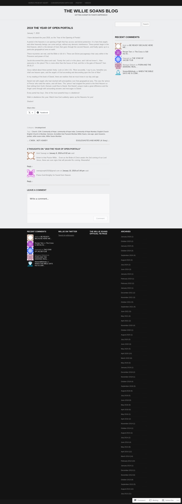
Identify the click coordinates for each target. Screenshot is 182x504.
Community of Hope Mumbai (86, 132)
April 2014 (124, 452)
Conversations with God (62, 3)
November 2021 (127, 297)
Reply (30, 166)
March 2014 (125, 456)
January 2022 (126, 288)
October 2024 (126, 251)
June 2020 (125, 344)
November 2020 (127, 325)
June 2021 (125, 311)
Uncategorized (40, 128)
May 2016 (124, 414)
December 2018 (127, 372)
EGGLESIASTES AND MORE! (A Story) (92, 141)
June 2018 (125, 400)
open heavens (100, 134)
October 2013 (126, 480)
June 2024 (125, 269)
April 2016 (124, 419)
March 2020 (125, 358)
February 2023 (126, 279)
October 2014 (126, 428)
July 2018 (124, 396)
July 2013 (124, 494)
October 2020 (126, 330)
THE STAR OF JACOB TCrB (43, 250)
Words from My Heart (38, 3)
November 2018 (127, 377)
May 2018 (124, 405)
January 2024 (126, 274)
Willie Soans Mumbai (53, 136)
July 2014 (124, 438)
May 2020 (124, 349)
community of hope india (66, 132)
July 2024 (124, 265)
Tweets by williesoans (66, 235)
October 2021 (126, 302)
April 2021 (124, 321)
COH (39, 132)
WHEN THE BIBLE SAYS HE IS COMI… (138, 72)
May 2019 (124, 363)
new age (91, 134)
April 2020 (124, 353)
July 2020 (124, 339)
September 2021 (127, 307)
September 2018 (127, 386)
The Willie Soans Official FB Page (98, 232)
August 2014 (125, 433)
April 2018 (124, 410)
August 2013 (125, 489)
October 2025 (126, 241)
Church (34, 132)
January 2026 (126, 237)
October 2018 (126, 382)
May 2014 (124, 447)
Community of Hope (49, 132)
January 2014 (126, 466)
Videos (88, 3)
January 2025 (126, 246)
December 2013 (127, 470)
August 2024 (125, 260)
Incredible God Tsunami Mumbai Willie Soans (70, 134)
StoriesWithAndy (129, 71)
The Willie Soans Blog (91, 11)
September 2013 (127, 484)
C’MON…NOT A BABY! (38, 141)
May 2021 (124, 316)
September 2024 (127, 255)
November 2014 (127, 424)
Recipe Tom (127, 52)
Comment (100, 218)
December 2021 (127, 293)
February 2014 (126, 461)
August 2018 (125, 391)
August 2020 (125, 335)
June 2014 (125, 442)
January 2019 (126, 367)
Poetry (79, 3)
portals (29, 136)
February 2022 (126, 283)
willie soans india (39, 136)
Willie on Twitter (67, 231)
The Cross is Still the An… (44, 244)
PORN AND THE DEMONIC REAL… (137, 66)
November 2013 (127, 475)
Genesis (50, 134)
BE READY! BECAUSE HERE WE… (43, 238)
